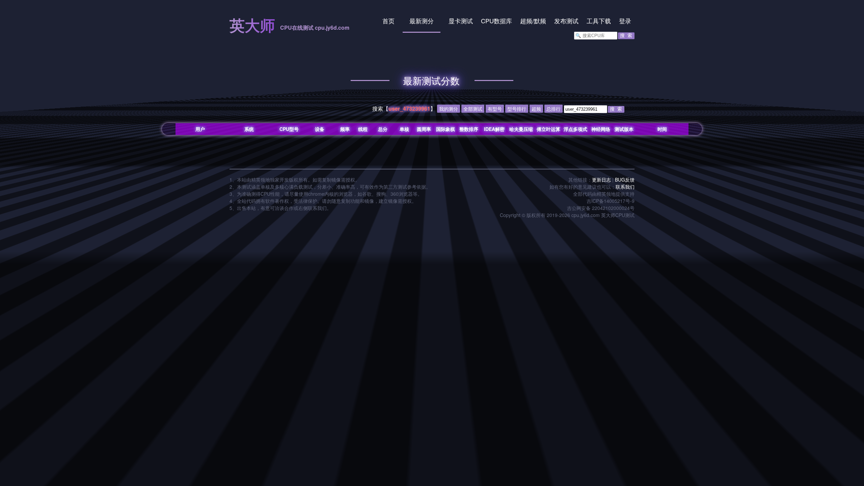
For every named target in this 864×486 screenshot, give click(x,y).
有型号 (495, 108)
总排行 (553, 108)
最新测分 (421, 20)
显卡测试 (461, 20)
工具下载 (599, 20)
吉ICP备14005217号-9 (610, 200)
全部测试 (472, 108)
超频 (526, 20)
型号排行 (516, 108)
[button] (626, 35)
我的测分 (448, 108)
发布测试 (566, 20)
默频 (540, 20)
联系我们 (625, 186)
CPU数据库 (496, 20)
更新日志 (601, 179)
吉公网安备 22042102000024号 (600, 208)
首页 (388, 20)
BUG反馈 (624, 179)
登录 (625, 20)
